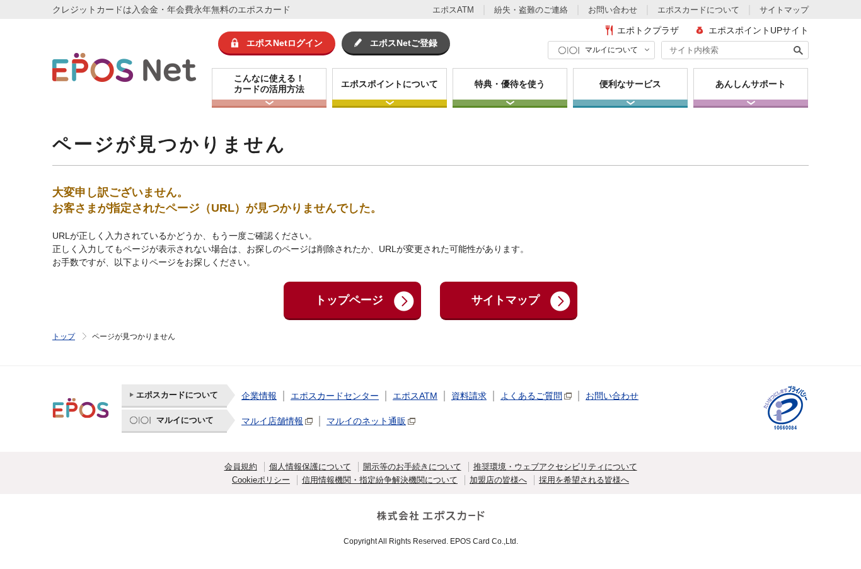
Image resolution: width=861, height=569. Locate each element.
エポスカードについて (698, 9)
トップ (63, 336)
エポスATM (453, 9)
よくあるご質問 (531, 396)
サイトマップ (784, 9)
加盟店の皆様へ (498, 480)
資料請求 (469, 396)
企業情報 (259, 396)
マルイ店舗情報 (272, 421)
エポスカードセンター (335, 396)
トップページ (349, 300)
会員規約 (240, 466)
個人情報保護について (310, 466)
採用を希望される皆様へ (584, 480)
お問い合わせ (612, 9)
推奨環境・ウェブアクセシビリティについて (555, 466)
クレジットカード (87, 9)
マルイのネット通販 (366, 421)
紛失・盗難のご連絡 (531, 9)
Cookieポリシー (261, 480)
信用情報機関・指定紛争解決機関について (380, 480)
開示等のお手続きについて (412, 466)
